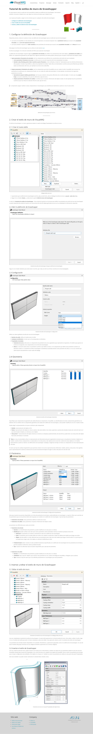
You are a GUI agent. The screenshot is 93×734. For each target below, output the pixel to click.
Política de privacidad (17, 720)
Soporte (67, 3)
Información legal (16, 724)
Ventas (54, 3)
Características (33, 3)
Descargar (48, 3)
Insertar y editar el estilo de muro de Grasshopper (24, 24)
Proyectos (41, 3)
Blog (72, 3)
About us (32, 720)
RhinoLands (33, 724)
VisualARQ (32, 722)
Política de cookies (16, 722)
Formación (61, 3)
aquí (43, 48)
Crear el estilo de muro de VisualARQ (21, 22)
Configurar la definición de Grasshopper (22, 20)
